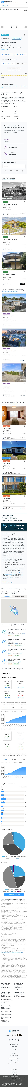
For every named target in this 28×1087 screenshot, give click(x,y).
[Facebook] (9, 1040)
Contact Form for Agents (14, 1058)
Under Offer (5, 310)
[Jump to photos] (11, 27)
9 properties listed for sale (17, 572)
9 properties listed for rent (10, 574)
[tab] (5, 707)
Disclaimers (14, 1074)
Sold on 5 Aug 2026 (7, 268)
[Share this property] (24, 35)
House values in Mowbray (6, 999)
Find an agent (14, 1046)
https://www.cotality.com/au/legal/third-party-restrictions (12, 952)
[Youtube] (15, 1040)
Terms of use (14, 1069)
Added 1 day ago (6, 458)
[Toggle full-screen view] (16, 27)
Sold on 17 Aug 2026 (7, 233)
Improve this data (4, 49)
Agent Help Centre (14, 1060)
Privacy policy (14, 1072)
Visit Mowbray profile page (14, 894)
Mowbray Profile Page (7, 582)
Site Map (14, 1049)
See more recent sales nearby (8, 179)
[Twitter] (12, 1040)
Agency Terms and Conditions (14, 1063)
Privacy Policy (5, 1085)
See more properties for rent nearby (10, 404)
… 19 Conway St (4, 5)
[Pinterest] (18, 1040)
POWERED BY (8, 1035)
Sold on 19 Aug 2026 (7, 198)
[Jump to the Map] (14, 27)
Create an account (14, 1055)
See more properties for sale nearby (10, 291)
